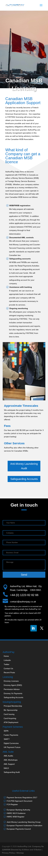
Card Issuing (9, 714)
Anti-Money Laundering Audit (24, 466)
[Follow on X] (42, 628)
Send (24, 574)
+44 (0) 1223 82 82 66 (24, 595)
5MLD (6, 768)
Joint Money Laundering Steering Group (24, 822)
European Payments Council (19, 829)
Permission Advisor (12, 689)
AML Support (9, 764)
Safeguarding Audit (12, 772)
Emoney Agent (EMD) (13, 685)
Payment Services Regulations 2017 (22, 797)
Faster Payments (11, 735)
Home (6, 656)
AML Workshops (10, 760)
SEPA (6, 731)
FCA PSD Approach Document (19, 801)
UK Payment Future (12, 747)
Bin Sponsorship (10, 710)
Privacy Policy (8, 853)
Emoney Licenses (11, 681)
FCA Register (12, 804)
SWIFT (7, 739)
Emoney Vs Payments (13, 693)
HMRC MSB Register (15, 817)
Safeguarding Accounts (24, 479)
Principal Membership (13, 706)
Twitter (6, 664)
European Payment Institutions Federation (24, 825)
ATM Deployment (11, 722)
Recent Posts (9, 672)
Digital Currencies (11, 743)
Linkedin (7, 660)
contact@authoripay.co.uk (23, 601)
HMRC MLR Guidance (16, 813)
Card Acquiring (10, 718)
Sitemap (20, 853)
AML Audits (8, 756)
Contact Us (8, 668)
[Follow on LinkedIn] (33, 628)
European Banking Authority (18, 810)
